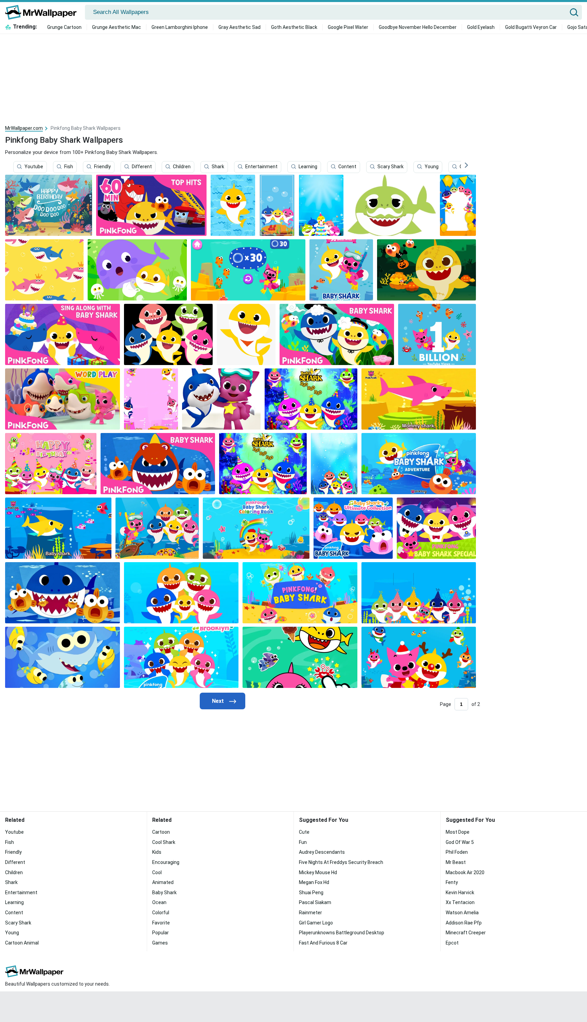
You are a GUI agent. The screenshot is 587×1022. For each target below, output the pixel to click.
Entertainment (261, 167)
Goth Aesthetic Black (294, 27)
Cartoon (161, 832)
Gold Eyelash (481, 27)
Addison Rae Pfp (464, 922)
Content (347, 167)
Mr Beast (456, 862)
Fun (303, 842)
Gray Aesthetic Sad (239, 27)
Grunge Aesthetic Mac (116, 27)
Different (142, 167)
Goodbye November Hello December (418, 27)
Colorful (160, 912)
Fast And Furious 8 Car (323, 943)
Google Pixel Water (348, 27)
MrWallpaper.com (24, 128)
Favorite (161, 922)
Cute (304, 832)
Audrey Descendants (322, 852)
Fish (68, 167)
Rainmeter (310, 912)
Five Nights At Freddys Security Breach (341, 862)
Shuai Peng (311, 892)
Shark (218, 167)
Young (432, 167)
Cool (157, 872)
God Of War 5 (460, 842)
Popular (160, 932)
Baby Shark (164, 892)
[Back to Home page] (43, 12)
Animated (163, 882)
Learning (308, 167)
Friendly (102, 167)
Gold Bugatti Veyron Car (531, 27)
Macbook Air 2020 (465, 872)
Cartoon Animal (22, 943)
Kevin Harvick (460, 892)
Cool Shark (163, 842)
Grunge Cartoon (64, 27)
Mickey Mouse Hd (318, 872)
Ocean (159, 902)
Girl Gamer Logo (316, 922)
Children (182, 167)
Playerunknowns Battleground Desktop (341, 932)
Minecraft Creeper (466, 932)
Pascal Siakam (315, 902)
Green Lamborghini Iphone (180, 27)
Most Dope (457, 832)
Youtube (33, 167)
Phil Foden (457, 852)
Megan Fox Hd (314, 882)
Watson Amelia (462, 912)
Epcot (452, 943)
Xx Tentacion (460, 902)
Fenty (452, 882)
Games (160, 943)
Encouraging (165, 862)
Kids (156, 852)
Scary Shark (390, 167)
